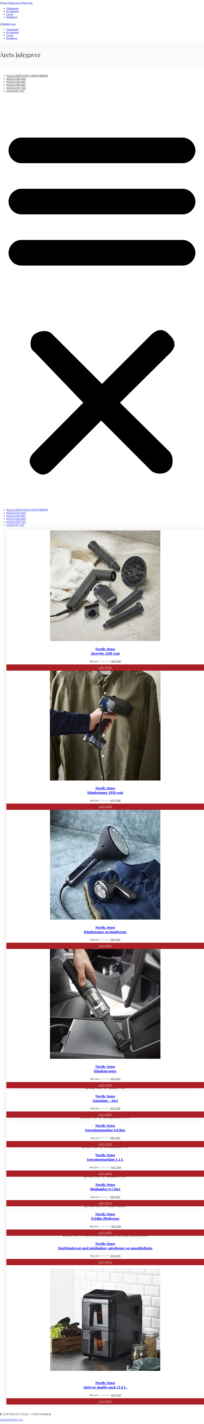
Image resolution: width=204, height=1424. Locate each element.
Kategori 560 (16, 81)
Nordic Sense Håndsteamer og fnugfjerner (105, 929)
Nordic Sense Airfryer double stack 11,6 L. (105, 1385)
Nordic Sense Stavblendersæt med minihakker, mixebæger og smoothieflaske (105, 1246)
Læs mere (105, 667)
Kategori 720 (16, 87)
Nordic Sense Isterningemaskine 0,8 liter (105, 1127)
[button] (102, 300)
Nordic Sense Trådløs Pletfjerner (105, 1216)
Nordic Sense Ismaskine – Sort (105, 1098)
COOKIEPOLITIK (11, 1419)
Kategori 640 (16, 84)
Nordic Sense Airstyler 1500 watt (105, 651)
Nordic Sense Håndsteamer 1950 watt (105, 790)
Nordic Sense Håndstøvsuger (105, 1068)
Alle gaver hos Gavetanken (27, 75)
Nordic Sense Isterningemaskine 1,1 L (105, 1157)
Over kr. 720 (15, 90)
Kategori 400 (16, 78)
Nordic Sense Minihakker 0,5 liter (105, 1186)
